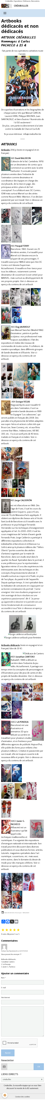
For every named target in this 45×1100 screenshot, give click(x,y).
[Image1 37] (7, 371)
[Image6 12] (27, 692)
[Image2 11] (37, 215)
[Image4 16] (6, 314)
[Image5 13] (17, 773)
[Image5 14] (18, 389)
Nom (3, 978)
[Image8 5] (13, 488)
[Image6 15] (29, 389)
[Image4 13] (26, 215)
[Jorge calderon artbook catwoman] (29, 624)
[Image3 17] (6, 882)
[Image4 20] (17, 709)
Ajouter (8, 1053)
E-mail (3, 988)
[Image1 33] (17, 692)
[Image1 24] (6, 215)
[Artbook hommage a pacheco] (22, 81)
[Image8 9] (6, 709)
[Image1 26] (5, 297)
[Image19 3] (6, 899)
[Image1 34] (13, 791)
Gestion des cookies (22, 1097)
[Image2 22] (26, 371)
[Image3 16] (38, 692)
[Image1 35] (28, 882)
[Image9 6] (36, 297)
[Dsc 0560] (6, 233)
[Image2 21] (17, 899)
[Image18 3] (17, 882)
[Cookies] (5, 1095)
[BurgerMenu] (5, 13)
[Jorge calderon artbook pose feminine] (22, 637)
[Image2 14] (15, 297)
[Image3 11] (15, 470)
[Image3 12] (25, 297)
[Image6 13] (6, 773)
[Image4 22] (7, 389)
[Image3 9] (16, 215)
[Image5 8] (17, 314)
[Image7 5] (17, 233)
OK (38, 1067)
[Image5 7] (11, 454)
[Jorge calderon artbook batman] (16, 624)
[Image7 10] (6, 808)
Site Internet (5, 998)
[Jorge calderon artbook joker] (22, 634)
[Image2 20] (32, 791)
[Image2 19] (6, 692)
